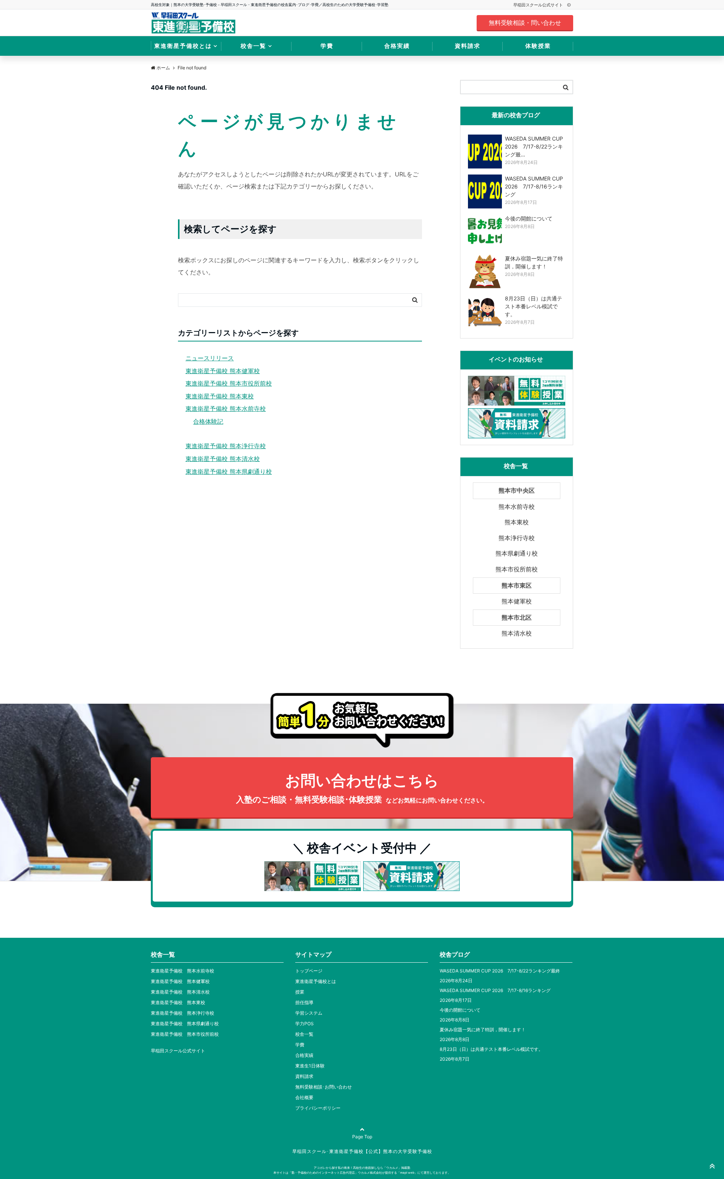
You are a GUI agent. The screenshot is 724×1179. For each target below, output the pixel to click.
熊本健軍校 (517, 601)
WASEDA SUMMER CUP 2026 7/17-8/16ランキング (495, 990)
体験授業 (538, 45)
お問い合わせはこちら (362, 787)
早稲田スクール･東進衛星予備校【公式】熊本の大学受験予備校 (362, 1151)
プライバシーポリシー (318, 1108)
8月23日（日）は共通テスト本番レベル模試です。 (491, 1049)
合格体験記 (208, 421)
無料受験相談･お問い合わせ (323, 1087)
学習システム (308, 1013)
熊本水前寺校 (517, 506)
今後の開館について (460, 1010)
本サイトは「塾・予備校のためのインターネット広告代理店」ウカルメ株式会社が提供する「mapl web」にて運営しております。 (362, 1172)
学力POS (304, 1023)
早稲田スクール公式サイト (538, 5)
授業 (299, 992)
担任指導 (304, 1002)
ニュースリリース (210, 358)
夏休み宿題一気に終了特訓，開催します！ (483, 1029)
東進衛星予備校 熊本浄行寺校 (226, 446)
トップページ (308, 971)
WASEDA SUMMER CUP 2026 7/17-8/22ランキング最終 (500, 971)
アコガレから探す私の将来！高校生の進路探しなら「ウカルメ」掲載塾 (362, 1168)
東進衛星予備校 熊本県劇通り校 (229, 471)
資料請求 (467, 45)
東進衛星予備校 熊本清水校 (223, 458)
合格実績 (397, 45)
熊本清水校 (517, 633)
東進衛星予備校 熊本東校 (220, 396)
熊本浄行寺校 (517, 538)
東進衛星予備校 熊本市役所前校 (229, 383)
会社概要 (304, 1097)
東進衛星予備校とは (183, 45)
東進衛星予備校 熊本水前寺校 (226, 408)
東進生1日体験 (310, 1066)
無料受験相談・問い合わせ (525, 22)
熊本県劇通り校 (516, 553)
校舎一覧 (253, 45)
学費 (327, 45)
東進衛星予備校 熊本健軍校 (223, 371)
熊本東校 (517, 522)
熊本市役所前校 (516, 569)
